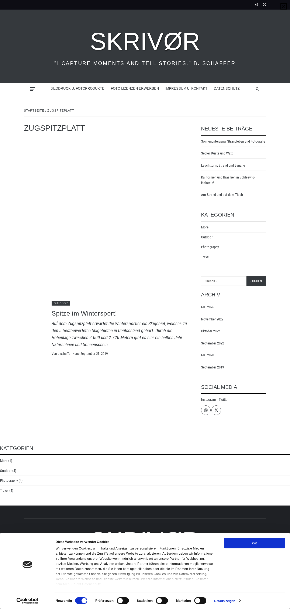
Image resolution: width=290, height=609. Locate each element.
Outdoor (61, 303)
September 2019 (212, 367)
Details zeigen (224, 600)
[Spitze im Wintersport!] (106, 223)
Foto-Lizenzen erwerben (135, 88)
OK (254, 543)
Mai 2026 (207, 307)
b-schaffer (65, 354)
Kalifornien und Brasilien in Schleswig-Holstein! (228, 180)
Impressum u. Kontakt (186, 88)
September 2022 (212, 343)
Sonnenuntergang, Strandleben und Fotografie (233, 141)
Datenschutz (227, 88)
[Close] (283, 6)
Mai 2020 (207, 355)
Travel (205, 257)
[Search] (257, 89)
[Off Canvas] (32, 89)
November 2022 (212, 319)
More (204, 227)
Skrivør (145, 41)
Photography (210, 247)
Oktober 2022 (210, 331)
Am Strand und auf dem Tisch (222, 195)
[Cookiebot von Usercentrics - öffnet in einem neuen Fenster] (27, 601)
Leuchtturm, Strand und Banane (223, 165)
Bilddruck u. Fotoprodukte (77, 88)
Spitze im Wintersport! (84, 313)
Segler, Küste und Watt (217, 153)
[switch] (123, 600)
